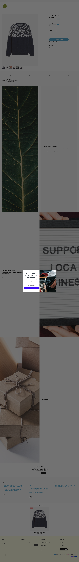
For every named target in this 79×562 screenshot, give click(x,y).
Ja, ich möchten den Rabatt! (31, 288)
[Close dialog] (54, 271)
